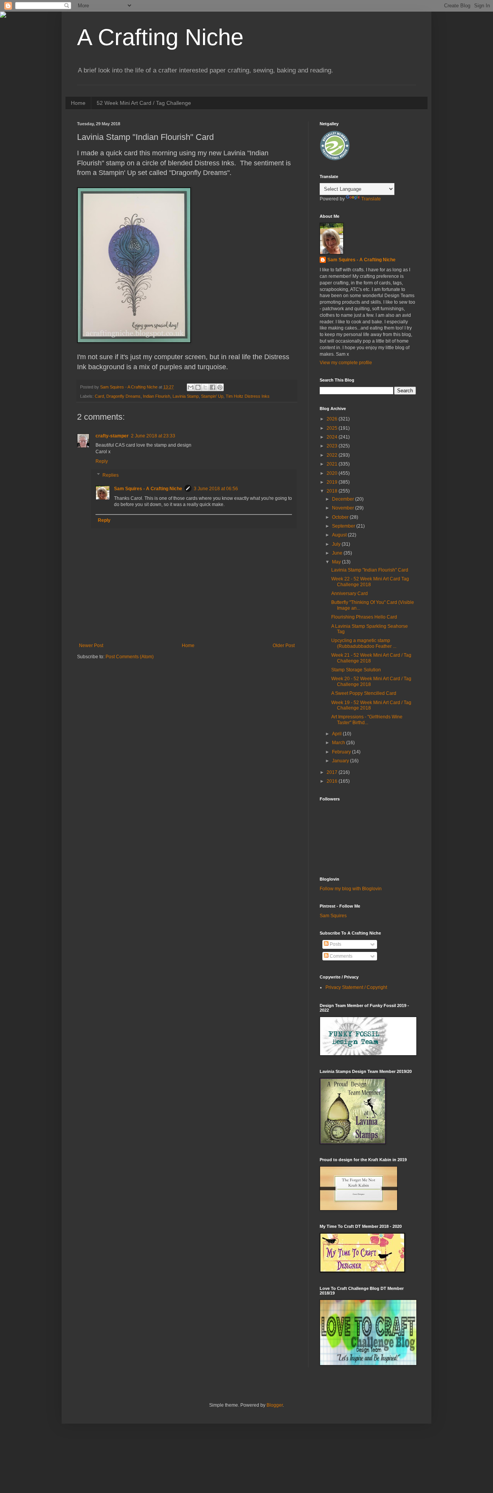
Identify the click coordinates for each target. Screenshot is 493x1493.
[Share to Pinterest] (220, 387)
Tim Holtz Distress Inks (248, 396)
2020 (333, 473)
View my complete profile (346, 362)
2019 (333, 482)
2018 (333, 491)
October (341, 517)
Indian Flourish (156, 396)
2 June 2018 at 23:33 (153, 436)
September (344, 526)
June (338, 553)
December (343, 499)
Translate (371, 199)
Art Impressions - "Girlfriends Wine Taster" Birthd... (366, 719)
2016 (333, 781)
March (339, 742)
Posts (335, 944)
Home (78, 103)
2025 (333, 428)
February (342, 752)
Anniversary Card (349, 593)
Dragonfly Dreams (123, 396)
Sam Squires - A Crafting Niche (148, 488)
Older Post (284, 645)
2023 (333, 446)
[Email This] (191, 387)
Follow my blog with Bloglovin (351, 888)
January (341, 760)
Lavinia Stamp (186, 396)
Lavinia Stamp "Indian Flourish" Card (369, 570)
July (337, 544)
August (340, 535)
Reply (102, 461)
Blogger (275, 1405)
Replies (110, 475)
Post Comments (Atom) (130, 656)
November (343, 508)
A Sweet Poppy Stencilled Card (363, 693)
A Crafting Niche (160, 37)
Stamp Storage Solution (356, 670)
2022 (333, 455)
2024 (333, 437)
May (337, 562)
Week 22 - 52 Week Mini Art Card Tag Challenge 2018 (370, 581)
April (337, 733)
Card (99, 396)
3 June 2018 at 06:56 (216, 488)
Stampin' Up (212, 396)
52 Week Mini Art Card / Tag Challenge (144, 103)
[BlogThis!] (198, 387)
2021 (333, 464)
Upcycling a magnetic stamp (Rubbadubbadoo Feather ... (363, 643)
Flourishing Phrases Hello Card (364, 617)
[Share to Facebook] (212, 387)
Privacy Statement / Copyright (356, 987)
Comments (340, 956)
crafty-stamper (112, 436)
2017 (333, 772)
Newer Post (91, 645)
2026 (333, 419)
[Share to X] (205, 387)
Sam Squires (333, 915)
